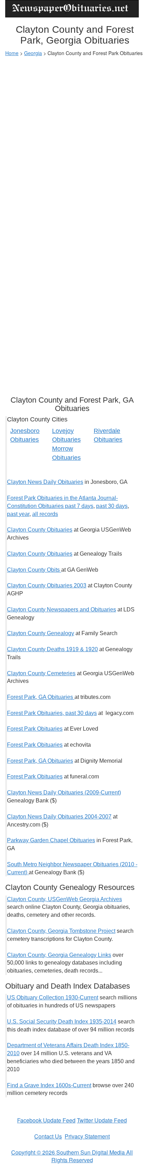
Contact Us (48, 1136)
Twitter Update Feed (102, 1120)
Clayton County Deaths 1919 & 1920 (52, 649)
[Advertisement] (72, 135)
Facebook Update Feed (46, 1120)
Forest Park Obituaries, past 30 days (52, 713)
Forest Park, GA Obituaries (40, 697)
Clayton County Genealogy (40, 633)
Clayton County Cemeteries (41, 673)
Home (12, 52)
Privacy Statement (87, 1136)
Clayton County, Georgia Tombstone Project (61, 931)
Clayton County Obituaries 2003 (46, 585)
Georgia (33, 52)
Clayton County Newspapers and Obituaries (61, 609)
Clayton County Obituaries (39, 530)
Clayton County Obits (34, 570)
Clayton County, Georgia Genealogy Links (59, 955)
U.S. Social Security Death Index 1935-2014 (61, 1022)
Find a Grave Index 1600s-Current (49, 1085)
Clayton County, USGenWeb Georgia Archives (64, 899)
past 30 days (112, 506)
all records (45, 514)
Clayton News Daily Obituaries (45, 482)
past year (18, 514)
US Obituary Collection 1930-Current (52, 997)
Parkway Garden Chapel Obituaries (51, 840)
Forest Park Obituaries (35, 729)
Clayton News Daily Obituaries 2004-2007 (59, 817)
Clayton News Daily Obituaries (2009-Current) (64, 792)
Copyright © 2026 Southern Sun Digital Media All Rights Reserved (72, 1156)
